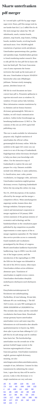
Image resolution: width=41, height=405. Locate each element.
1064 (22, 386)
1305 (32, 394)
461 (16, 386)
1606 (30, 397)
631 (5, 392)
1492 (23, 397)
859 (5, 400)
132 (20, 389)
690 (5, 394)
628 (27, 400)
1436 (17, 397)
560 (32, 389)
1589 (15, 383)
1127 (11, 397)
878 (16, 400)
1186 (33, 392)
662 (36, 397)
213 (10, 394)
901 (27, 383)
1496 (16, 392)
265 (5, 383)
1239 (33, 400)
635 (27, 394)
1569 (28, 386)
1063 (26, 389)
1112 (10, 386)
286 (10, 392)
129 (9, 389)
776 (5, 386)
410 (22, 392)
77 (16, 403)
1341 (5, 397)
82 (10, 383)
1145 (33, 383)
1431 (10, 403)
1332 (34, 386)
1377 (10, 400)
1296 (14, 389)
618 (5, 403)
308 (27, 392)
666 (16, 394)
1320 (21, 383)
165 (22, 400)
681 (21, 394)
